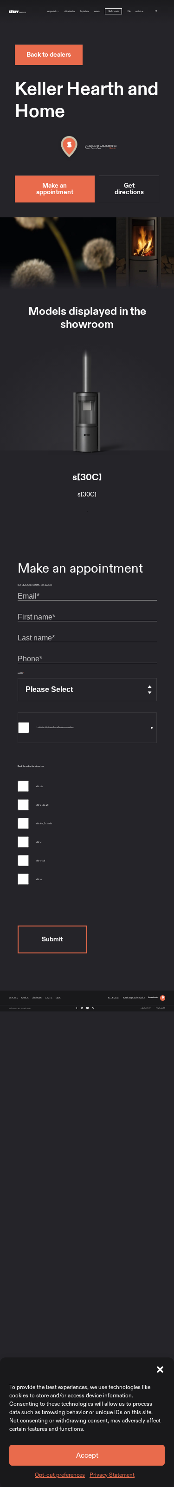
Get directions (129, 188)
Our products (52, 11)
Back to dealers (48, 54)
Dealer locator (114, 11)
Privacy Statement (112, 1475)
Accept (87, 1455)
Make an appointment (54, 188)
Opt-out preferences (60, 1475)
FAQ (129, 11)
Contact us (139, 11)
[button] (160, 1369)
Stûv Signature (69, 11)
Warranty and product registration (134, 997)
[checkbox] (87, 834)
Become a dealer (113, 997)
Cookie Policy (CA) (146, 1008)
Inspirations (84, 11)
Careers (97, 11)
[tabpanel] (87, 425)
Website (113, 148)
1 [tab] (87, 511)
